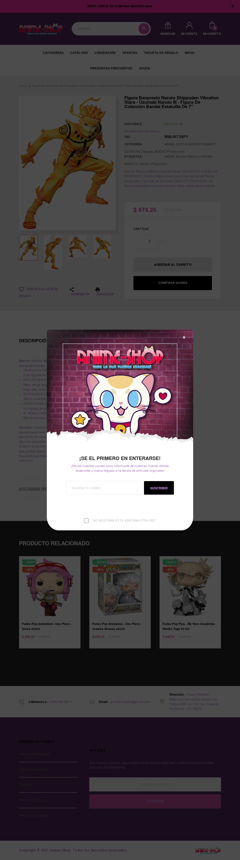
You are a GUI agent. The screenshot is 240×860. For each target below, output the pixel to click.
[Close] (184, 337)
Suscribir (159, 488)
